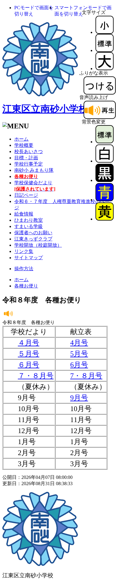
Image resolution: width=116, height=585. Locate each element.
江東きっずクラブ (33, 238)
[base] (104, 141)
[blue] (104, 199)
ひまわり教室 (28, 220)
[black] (104, 180)
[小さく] (104, 32)
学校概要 (23, 145)
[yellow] (104, 218)
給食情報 (23, 213)
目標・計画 (26, 157)
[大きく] (104, 68)
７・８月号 (36, 376)
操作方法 (23, 268)
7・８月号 (86, 376)
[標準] (104, 50)
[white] (104, 160)
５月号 (28, 354)
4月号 (79, 343)
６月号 (28, 365)
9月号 (79, 398)
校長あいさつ (28, 151)
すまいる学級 (28, 226)
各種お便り (26, 285)
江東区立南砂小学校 (45, 108)
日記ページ (26, 195)
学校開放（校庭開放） (38, 245)
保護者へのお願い (33, 232)
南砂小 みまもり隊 (34, 170)
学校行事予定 (28, 163)
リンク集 (23, 251)
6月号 (79, 365)
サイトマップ (28, 257)
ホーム (21, 138)
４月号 (28, 343)
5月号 (79, 354)
